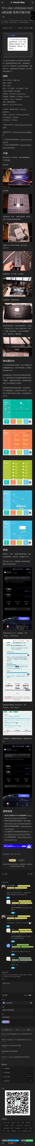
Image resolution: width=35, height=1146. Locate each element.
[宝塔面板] (21, 1143)
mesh (19, 1131)
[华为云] (17, 1143)
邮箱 (3, 1007)
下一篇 (30, 874)
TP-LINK (5, 1125)
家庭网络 (13, 1131)
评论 (3, 979)
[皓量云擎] (26, 1143)
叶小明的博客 (10, 885)
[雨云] (23, 1143)
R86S (26, 1128)
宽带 (8, 1131)
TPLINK (12, 1125)
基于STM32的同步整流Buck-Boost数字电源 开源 (16, 1034)
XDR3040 (27, 1125)
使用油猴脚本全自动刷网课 (9, 1051)
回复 (8, 897)
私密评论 (26, 995)
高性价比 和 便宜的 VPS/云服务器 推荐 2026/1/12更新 (18, 1040)
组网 (30, 1131)
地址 (3, 1014)
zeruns (6, 20)
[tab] (6, 1029)
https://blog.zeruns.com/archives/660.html (17, 823)
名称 (3, 1000)
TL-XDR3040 (19, 1125)
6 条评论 (5, 22)
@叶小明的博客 (16, 907)
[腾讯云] (5, 1143)
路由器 (13, 1122)
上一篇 (5, 874)
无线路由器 (6, 1128)
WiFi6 (18, 1122)
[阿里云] (11, 1143)
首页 (6, 28)
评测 (4, 1122)
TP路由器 (17, 1128)
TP (22, 1128)
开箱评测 (28, 1122)
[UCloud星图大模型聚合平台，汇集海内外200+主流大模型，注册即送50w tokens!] (17, 846)
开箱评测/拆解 (24, 22)
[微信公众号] (17, 1103)
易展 (12, 1128)
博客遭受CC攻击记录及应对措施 (11, 1045)
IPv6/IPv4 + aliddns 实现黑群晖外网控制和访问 (15, 1057)
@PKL (13, 964)
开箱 (22, 1122)
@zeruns (14, 951)
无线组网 (24, 1131)
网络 (8, 1122)
